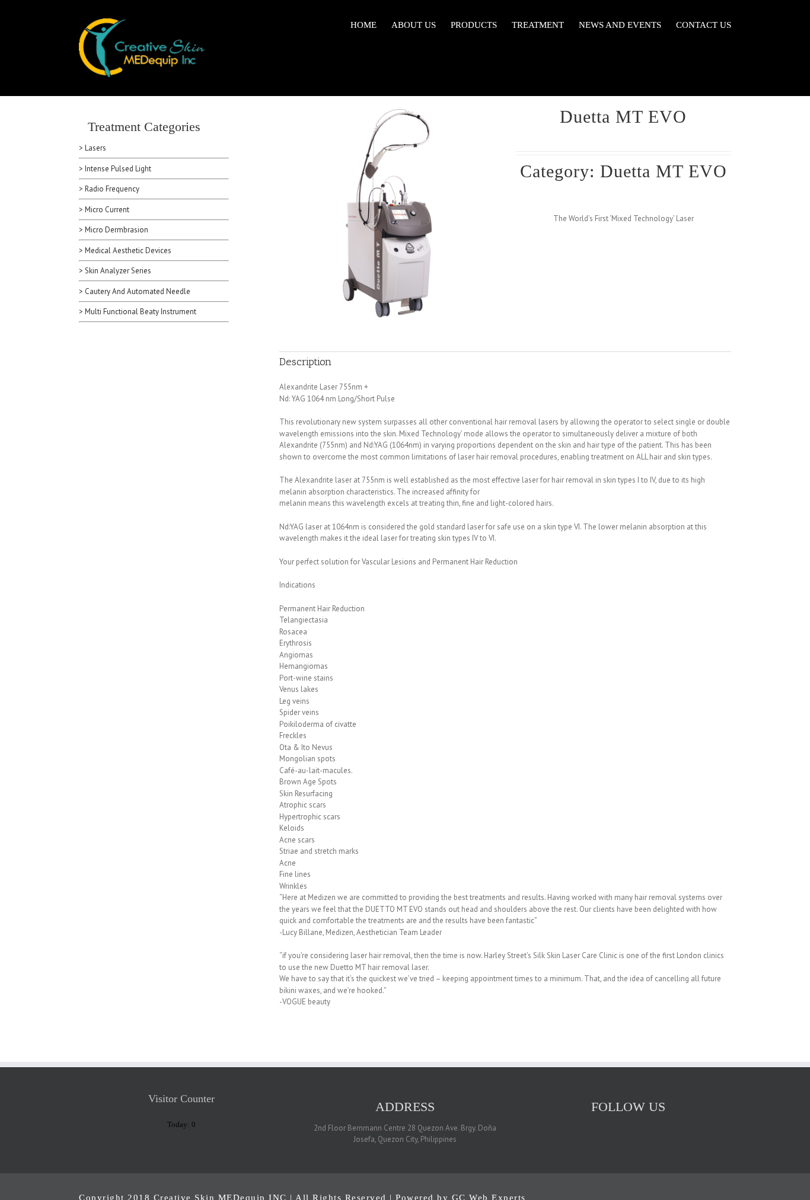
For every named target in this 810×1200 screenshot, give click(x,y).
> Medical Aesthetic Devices (125, 250)
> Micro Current (104, 210)
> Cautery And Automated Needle (134, 291)
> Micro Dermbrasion (113, 230)
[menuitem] (370, 25)
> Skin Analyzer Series (115, 271)
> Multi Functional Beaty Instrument (137, 312)
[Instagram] (620, 1127)
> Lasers (92, 148)
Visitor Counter (181, 1099)
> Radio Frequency (109, 189)
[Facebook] (636, 1127)
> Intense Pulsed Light (115, 169)
